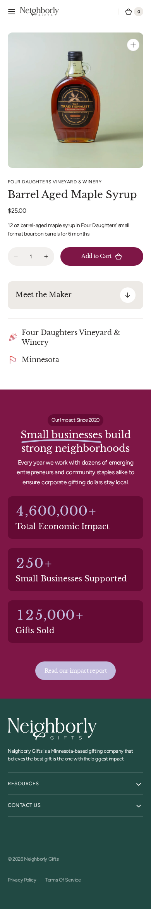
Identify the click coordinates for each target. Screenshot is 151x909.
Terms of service (63, 880)
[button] (11, 11)
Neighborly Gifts (41, 859)
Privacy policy (22, 880)
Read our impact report (76, 670)
